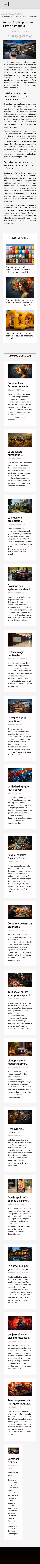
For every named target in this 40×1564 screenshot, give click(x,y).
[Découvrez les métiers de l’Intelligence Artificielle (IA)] (20, 1117)
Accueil (4, 14)
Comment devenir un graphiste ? (20, 925)
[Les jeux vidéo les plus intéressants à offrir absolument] (20, 1322)
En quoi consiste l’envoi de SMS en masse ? (17, 858)
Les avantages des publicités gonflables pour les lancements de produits (19, 335)
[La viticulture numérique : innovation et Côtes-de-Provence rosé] (20, 440)
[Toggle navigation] (6, 4)
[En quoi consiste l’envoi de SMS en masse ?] (20, 843)
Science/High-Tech (16, 14)
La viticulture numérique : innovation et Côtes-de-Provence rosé (19, 456)
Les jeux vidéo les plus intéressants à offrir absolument (18, 1337)
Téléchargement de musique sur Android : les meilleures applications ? (19, 1405)
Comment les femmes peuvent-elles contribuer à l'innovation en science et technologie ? (19, 302)
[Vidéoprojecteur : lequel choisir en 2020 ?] (20, 1048)
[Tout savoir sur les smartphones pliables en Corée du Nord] (20, 980)
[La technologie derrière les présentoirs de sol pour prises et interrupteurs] (20, 640)
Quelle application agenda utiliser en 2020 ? (18, 1200)
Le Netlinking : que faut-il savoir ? (18, 788)
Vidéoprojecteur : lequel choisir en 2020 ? (17, 1063)
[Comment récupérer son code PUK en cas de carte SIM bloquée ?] (13, 1451)
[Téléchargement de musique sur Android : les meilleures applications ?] (20, 1388)
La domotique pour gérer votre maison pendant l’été (18, 1268)
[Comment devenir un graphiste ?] (20, 911)
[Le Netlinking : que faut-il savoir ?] (20, 774)
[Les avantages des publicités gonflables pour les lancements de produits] (20, 320)
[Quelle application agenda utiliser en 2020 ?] (20, 1185)
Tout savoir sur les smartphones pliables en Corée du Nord (20, 995)
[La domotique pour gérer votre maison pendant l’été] (20, 1254)
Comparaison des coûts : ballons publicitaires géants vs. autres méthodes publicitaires (19, 269)
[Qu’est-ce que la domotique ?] (20, 706)
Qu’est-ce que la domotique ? (17, 719)
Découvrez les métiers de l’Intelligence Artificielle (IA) (16, 1133)
